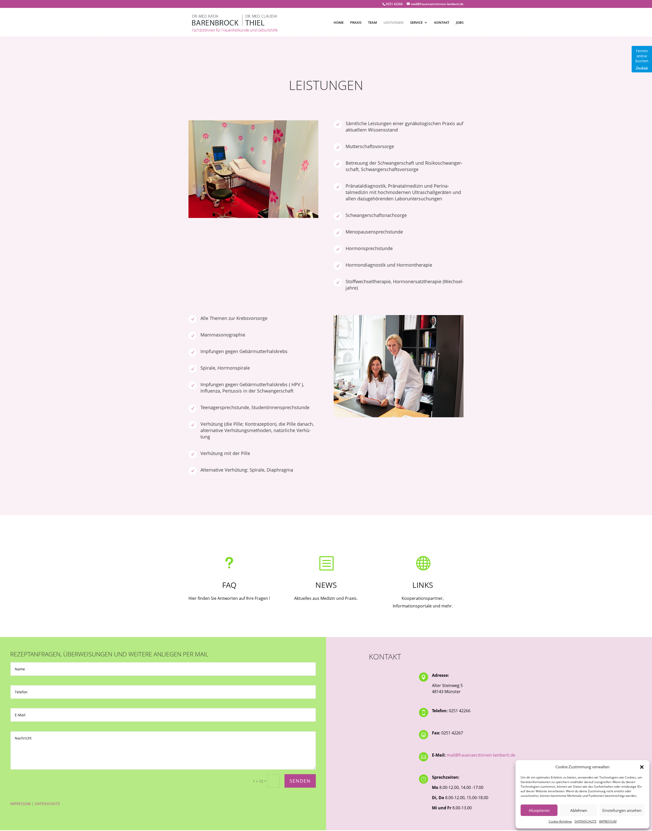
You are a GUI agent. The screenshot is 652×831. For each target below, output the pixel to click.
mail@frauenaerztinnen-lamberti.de (481, 755)
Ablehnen (578, 810)
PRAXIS (355, 23)
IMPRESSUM (608, 821)
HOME (339, 23)
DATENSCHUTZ (585, 821)
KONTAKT (441, 23)
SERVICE (416, 23)
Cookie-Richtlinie (560, 821)
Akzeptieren (539, 810)
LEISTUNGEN (393, 23)
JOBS (460, 23)
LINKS (422, 585)
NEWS (326, 585)
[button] (641, 767)
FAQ (229, 585)
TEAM (372, 23)
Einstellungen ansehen (622, 810)
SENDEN (300, 781)
